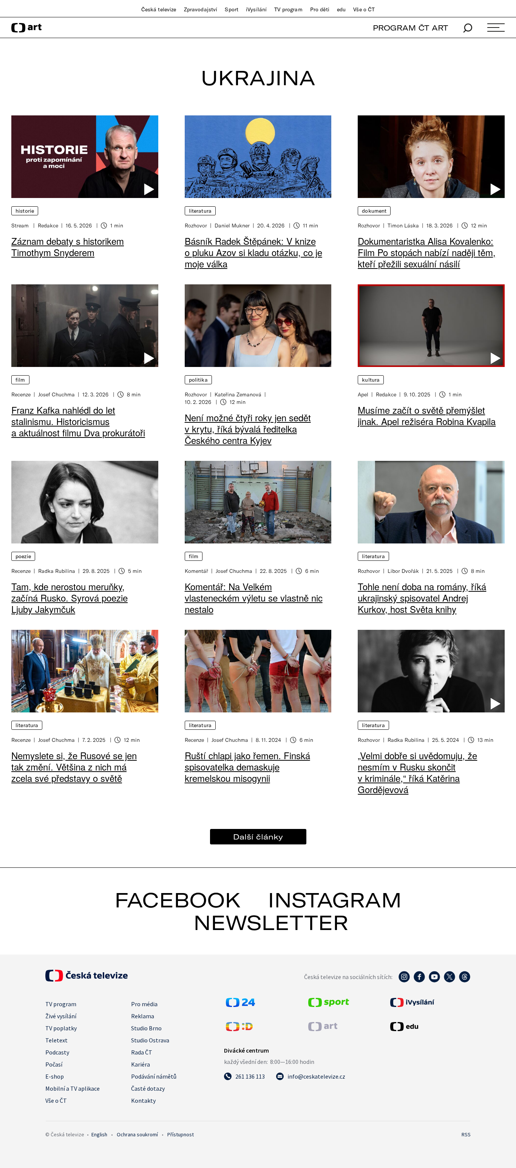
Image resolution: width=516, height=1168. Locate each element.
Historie (24, 210)
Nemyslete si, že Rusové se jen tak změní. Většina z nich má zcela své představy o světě (74, 766)
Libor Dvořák (403, 571)
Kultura (371, 379)
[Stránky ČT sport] (328, 1004)
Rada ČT (141, 1052)
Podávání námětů (153, 1076)
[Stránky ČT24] (240, 1004)
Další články (258, 836)
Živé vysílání (60, 1016)
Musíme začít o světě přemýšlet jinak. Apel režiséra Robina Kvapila (427, 415)
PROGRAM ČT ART (410, 27)
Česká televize (158, 9)
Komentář (196, 571)
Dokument (374, 210)
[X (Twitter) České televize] (449, 980)
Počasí (53, 1064)
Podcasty (57, 1052)
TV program (288, 9)
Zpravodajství (201, 9)
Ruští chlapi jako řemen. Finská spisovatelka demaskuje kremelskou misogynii (247, 766)
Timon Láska (403, 225)
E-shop (54, 1076)
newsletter (270, 922)
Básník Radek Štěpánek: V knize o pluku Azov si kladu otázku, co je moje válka (253, 252)
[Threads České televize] (465, 980)
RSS (466, 1134)
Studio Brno (146, 1028)
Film (20, 379)
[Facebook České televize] (419, 980)
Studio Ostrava (150, 1040)
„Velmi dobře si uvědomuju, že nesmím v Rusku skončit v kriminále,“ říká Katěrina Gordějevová (417, 772)
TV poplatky (61, 1028)
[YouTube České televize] (434, 980)
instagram (335, 900)
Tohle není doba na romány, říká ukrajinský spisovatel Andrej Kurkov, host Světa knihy (422, 597)
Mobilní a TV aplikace (72, 1088)
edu (341, 9)
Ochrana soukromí (137, 1134)
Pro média (144, 1004)
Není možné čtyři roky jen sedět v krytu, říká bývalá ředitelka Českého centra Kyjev (248, 429)
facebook (177, 900)
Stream (20, 225)
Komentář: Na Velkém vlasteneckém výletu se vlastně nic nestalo (254, 597)
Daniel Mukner (232, 225)
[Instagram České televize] (404, 980)
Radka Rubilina (56, 571)
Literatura (200, 210)
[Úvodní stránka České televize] (86, 979)
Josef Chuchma (56, 394)
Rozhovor (196, 225)
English (99, 1134)
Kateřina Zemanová (238, 394)
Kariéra (140, 1064)
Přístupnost (180, 1134)
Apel (363, 394)
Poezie (23, 556)
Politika (198, 379)
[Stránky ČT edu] (429, 1026)
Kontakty (143, 1100)
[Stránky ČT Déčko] (239, 1029)
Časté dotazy (148, 1088)
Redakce (48, 225)
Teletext (56, 1040)
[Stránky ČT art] (322, 1029)
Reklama (142, 1016)
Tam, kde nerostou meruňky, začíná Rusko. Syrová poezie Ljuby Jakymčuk (69, 597)
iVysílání (256, 9)
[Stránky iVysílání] (429, 1002)
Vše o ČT (364, 9)
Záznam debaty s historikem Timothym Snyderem (67, 246)
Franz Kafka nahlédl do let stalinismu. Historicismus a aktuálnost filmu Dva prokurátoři (78, 421)
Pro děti (319, 9)
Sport (231, 9)
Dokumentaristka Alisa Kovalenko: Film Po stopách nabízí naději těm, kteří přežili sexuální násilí (427, 252)
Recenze (21, 394)
